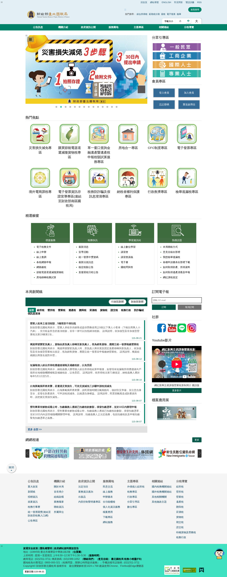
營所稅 (180, 491)
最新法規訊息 (86, 262)
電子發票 (171, 14)
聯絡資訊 (59, 507)
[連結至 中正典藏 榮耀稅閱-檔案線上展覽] (177, 413)
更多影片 (176, 390)
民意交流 (108, 486)
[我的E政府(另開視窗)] (201, 570)
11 (102, 106)
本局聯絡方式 (170, 247)
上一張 (27, 453)
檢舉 (179, 14)
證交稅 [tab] (115, 310)
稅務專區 (132, 491)
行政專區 (132, 496)
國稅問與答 (127, 267)
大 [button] (196, 21)
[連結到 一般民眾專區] (177, 47)
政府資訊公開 (88, 27)
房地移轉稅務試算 (46, 277)
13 (112, 106)
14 (116, 106)
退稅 (163, 14)
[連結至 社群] (177, 327)
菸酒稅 (180, 512)
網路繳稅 (41, 267)
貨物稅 (180, 517)
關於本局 (59, 486)
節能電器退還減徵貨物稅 (50, 272)
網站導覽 (154, 2)
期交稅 (180, 522)
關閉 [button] (11, 467)
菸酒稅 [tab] (94, 310)
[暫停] (30, 39)
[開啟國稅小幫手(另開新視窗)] (219, 553)
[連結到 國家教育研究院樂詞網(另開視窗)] (135, 453)
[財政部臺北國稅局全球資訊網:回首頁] (60, 14)
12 (107, 106)
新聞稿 (31, 491)
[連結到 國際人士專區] (177, 65)
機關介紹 (63, 27)
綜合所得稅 (142, 14)
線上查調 (41, 257)
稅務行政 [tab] (126, 310)
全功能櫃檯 (109, 501)
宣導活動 (83, 252)
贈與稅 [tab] (83, 310)
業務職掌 (59, 501)
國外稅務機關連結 (162, 491)
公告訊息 (38, 27)
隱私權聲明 (46, 548)
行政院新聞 (117, 301)
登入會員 (164, 92)
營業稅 (180, 496)
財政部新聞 (137, 301)
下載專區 (108, 517)
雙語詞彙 (190, 2)
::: (2, 2)
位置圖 (77, 552)
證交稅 (180, 527)
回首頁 (144, 2)
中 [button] (188, 21)
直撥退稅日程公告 (88, 272)
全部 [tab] (32, 310)
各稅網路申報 (43, 262)
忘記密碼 (164, 104)
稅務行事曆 (34, 507)
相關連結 (164, 27)
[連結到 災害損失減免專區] (86, 69)
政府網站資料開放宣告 (66, 548)
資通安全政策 (30, 548)
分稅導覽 (189, 27)
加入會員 (189, 92)
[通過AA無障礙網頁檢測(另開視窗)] (189, 570)
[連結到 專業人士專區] (177, 73)
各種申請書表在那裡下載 (176, 262)
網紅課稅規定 (170, 277)
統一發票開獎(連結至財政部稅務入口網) (39, 514)
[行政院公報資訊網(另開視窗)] (172, 570)
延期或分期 (154, 14)
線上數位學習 (128, 247)
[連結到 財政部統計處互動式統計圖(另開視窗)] (92, 453)
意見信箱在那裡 (171, 252)
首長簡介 (59, 491)
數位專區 (132, 507)
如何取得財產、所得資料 (176, 267)
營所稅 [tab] (52, 310)
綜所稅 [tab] (41, 310)
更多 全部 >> (35, 429)
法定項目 (83, 486)
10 (98, 106)
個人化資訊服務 (111, 507)
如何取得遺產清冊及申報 (176, 272)
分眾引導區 (133, 501)
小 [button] (180, 21)
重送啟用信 (189, 104)
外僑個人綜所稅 (136, 486)
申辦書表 (108, 496)
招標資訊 (33, 496)
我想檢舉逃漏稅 (171, 257)
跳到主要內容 (8, 2)
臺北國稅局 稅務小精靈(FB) (126, 559)
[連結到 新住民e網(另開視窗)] (177, 453)
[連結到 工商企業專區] (177, 56)
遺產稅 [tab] (73, 310)
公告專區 (33, 520)
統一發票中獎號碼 (88, 257)
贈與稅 (180, 507)
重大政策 (33, 486)
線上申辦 (41, 252)
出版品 (82, 496)
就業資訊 (33, 501)
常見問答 (178, 2)
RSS (199, 2)
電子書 (124, 262)
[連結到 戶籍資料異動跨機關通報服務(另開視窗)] (50, 453)
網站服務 (108, 522)
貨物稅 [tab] (104, 310)
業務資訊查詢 (85, 491)
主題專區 (139, 27)
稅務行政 (181, 537)
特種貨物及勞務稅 (186, 532)
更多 (197, 439)
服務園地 (113, 27)
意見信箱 (103, 559)
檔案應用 (108, 512)
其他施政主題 (159, 501)
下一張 (200, 453)
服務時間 (94, 555)
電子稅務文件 (43, 247)
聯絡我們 (88, 559)
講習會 (124, 252)
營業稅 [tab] (62, 310)
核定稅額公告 (86, 267)
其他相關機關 (159, 496)
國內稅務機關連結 (162, 486)
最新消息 (83, 247)
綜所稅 (180, 486)
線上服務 (108, 491)
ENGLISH (166, 2)
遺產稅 (180, 501)
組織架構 (59, 496)
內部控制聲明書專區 (89, 501)
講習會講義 (127, 257)
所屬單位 (59, 512)
